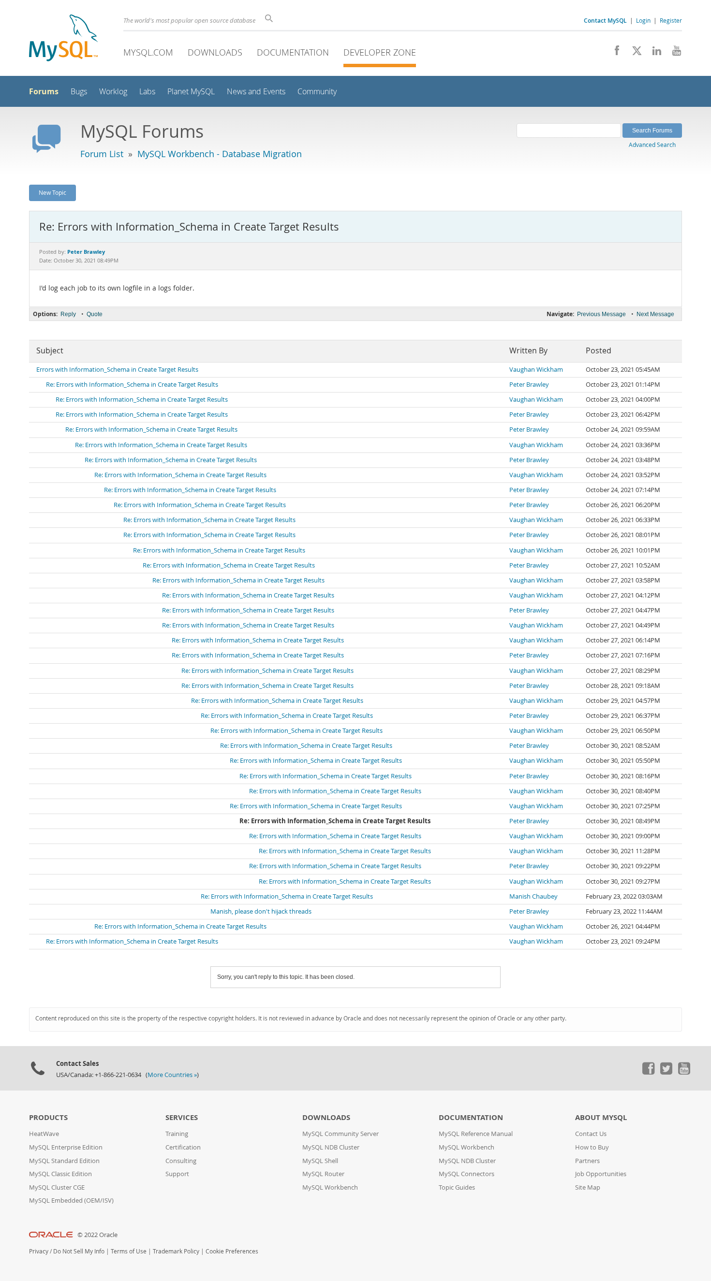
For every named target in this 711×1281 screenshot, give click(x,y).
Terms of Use (129, 1251)
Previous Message (601, 314)
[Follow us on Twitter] (666, 1072)
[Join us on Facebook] (613, 53)
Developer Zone (379, 52)
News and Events (256, 92)
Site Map (587, 1187)
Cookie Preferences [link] (232, 1251)
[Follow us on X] (633, 53)
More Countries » (172, 1075)
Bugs (79, 92)
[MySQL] (63, 39)
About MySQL (601, 1117)
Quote (95, 314)
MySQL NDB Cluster (330, 1147)
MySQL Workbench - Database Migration (219, 154)
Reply (68, 314)
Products (48, 1117)
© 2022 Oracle (97, 1235)
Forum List (101, 154)
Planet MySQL (191, 92)
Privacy (38, 1251)
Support (177, 1174)
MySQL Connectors (466, 1174)
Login (643, 20)
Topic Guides (457, 1187)
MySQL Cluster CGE (57, 1187)
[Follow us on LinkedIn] (653, 53)
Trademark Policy (176, 1251)
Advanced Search (652, 144)
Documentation (293, 52)
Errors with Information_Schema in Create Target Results (117, 369)
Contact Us (591, 1134)
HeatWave (44, 1134)
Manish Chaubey (533, 896)
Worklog (113, 92)
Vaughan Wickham (536, 369)
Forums (44, 91)
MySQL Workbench (330, 1187)
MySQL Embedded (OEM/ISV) (71, 1200)
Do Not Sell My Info (78, 1251)
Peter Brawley (529, 384)
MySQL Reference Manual (476, 1134)
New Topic (52, 192)
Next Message (655, 314)
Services (181, 1117)
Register (671, 20)
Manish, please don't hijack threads (260, 911)
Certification (183, 1147)
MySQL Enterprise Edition (66, 1147)
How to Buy (592, 1147)
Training (176, 1134)
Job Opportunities (600, 1174)
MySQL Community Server (340, 1134)
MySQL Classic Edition (60, 1174)
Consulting (180, 1161)
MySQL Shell (320, 1161)
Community (317, 92)
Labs (147, 92)
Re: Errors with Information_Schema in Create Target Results (132, 384)
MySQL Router (323, 1174)
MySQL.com (148, 52)
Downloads (215, 52)
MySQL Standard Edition (64, 1161)
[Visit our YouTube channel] (673, 53)
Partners (587, 1161)
